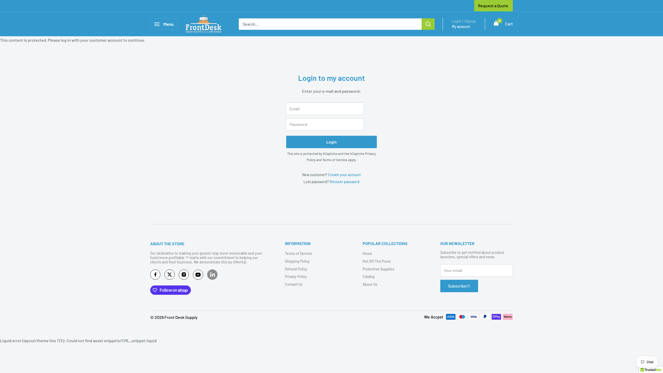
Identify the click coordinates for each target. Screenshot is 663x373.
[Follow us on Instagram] (184, 275)
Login (331, 141)
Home (367, 253)
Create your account (344, 175)
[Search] (428, 24)
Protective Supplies (378, 269)
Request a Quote (493, 5)
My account (461, 26)
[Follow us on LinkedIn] (212, 274)
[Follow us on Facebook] (155, 275)
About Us (370, 284)
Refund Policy (296, 269)
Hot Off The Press (377, 261)
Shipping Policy (297, 261)
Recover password (344, 182)
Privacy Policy (296, 276)
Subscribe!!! (459, 285)
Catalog (369, 276)
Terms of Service (334, 160)
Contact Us (293, 284)
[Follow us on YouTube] (198, 275)
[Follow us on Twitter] (169, 275)
